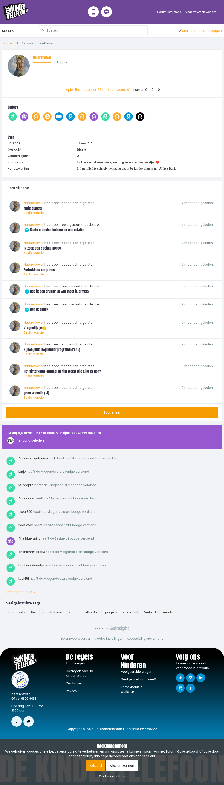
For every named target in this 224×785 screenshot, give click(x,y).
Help (34, 612)
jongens (111, 612)
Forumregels (75, 663)
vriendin (167, 612)
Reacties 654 (94, 89)
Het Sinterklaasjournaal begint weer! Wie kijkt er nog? (62, 371)
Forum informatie (169, 12)
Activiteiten (19, 187)
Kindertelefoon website (200, 12)
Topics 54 (72, 89)
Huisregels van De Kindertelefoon (79, 673)
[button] (191, 30)
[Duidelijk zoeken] (144, 30)
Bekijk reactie (34, 213)
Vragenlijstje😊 (35, 327)
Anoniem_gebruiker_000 (37, 458)
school (74, 612)
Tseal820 (25, 512)
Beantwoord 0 (119, 89)
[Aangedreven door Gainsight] (112, 629)
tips (10, 612)
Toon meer (112, 412)
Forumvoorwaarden (76, 638)
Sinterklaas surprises (39, 269)
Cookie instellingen (109, 638)
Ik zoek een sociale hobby (42, 248)
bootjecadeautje (31, 565)
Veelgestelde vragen (136, 672)
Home (8, 43)
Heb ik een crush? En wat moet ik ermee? (56, 291)
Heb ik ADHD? (36, 309)
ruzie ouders (33, 208)
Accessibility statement (145, 638)
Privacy (71, 691)
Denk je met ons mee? (138, 679)
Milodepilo (25, 485)
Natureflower (42, 57)
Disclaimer (74, 683)
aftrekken (92, 612)
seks (22, 612)
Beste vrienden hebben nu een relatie (54, 229)
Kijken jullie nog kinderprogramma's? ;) (52, 349)
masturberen (53, 612)
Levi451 (23, 578)
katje (22, 471)
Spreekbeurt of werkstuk (132, 689)
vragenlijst (130, 612)
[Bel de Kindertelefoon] (93, 11)
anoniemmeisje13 (31, 552)
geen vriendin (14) (36, 393)
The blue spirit (29, 538)
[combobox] (93, 30)
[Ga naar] (41, 30)
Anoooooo (26, 498)
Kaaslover (25, 525)
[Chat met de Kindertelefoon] (106, 11)
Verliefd (150, 612)
